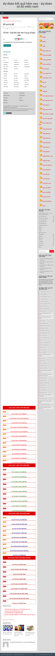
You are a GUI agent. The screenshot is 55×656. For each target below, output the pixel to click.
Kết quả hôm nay (42, 232)
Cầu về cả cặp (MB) (47, 118)
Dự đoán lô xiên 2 (43, 377)
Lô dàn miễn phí (43, 390)
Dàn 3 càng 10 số (43, 335)
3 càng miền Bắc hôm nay (45, 296)
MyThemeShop (43, 654)
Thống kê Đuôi (46, 152)
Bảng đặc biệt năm (44, 323)
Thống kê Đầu (45, 147)
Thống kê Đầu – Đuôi (47, 156)
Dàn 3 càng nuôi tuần (44, 337)
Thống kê (44, 91)
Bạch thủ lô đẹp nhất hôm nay (45, 317)
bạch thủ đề (42, 320)
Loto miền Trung (46, 183)
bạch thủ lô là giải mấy (45, 308)
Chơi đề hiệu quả (42, 223)
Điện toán (41, 238)
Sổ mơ (7, 619)
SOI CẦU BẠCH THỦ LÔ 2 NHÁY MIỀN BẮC (19, 418)
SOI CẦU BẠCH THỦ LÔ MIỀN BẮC (19, 414)
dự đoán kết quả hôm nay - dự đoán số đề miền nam (17, 27)
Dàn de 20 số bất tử (44, 344)
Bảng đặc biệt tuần (44, 328)
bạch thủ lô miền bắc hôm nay (45, 314)
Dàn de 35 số (43, 347)
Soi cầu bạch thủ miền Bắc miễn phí (45, 395)
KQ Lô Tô (41, 243)
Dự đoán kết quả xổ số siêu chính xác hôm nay (46, 375)
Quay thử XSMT (46, 197)
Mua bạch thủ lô (43, 392)
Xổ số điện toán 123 (47, 100)
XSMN (44, 42)
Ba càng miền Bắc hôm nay (46, 303)
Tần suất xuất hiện (47, 165)
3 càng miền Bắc (43, 294)
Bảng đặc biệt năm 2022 (45, 325)
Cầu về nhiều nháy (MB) (45, 123)
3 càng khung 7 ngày (44, 291)
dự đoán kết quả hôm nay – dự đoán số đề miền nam (27, 5)
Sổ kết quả (41, 234)
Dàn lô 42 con (43, 360)
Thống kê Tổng (46, 161)
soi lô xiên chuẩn (43, 398)
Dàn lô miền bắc (43, 363)
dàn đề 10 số (42, 365)
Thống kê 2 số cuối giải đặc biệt (46, 401)
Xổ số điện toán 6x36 (47, 96)
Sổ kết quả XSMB (46, 55)
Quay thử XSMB (46, 188)
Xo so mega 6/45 (46, 73)
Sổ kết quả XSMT (46, 64)
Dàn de (41, 340)
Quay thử (41, 245)
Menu (2, 12)
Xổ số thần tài (45, 105)
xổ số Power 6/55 (47, 78)
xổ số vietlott (45, 69)
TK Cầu (40, 239)
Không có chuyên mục (45, 382)
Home (4, 21)
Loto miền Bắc (46, 174)
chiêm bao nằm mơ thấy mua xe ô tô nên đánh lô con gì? (17, 609)
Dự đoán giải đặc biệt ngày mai (46, 371)
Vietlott (40, 236)
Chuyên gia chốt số (11, 21)
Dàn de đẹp (42, 358)
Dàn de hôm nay (43, 349)
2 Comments (11, 28)
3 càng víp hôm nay (44, 301)
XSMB (44, 37)
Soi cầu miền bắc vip (43, 218)
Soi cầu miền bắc (42, 216)
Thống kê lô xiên (46, 138)
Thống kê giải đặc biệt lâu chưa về (45, 408)
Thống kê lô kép (46, 142)
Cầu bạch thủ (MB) (47, 109)
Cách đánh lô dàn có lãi (45, 332)
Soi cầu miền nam (43, 221)
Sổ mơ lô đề (11, 619)
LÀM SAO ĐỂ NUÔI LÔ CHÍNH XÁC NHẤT (14, 612)
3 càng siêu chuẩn (44, 298)
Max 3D (44, 82)
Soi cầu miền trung (43, 219)
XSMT (44, 46)
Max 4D (44, 87)
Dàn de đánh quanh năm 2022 (45, 355)
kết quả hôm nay (46, 51)
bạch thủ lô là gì (43, 310)
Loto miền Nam (46, 179)
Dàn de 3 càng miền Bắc (45, 342)
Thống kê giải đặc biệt (45, 404)
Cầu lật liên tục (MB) (47, 114)
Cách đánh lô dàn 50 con (45, 330)
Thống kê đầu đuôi (47, 129)
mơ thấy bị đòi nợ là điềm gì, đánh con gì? (14, 611)
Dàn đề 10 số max (44, 368)
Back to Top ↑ (50, 654)
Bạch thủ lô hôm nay (44, 306)
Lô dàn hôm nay (43, 385)
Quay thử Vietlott (46, 201)
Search (40, 21)
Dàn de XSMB (43, 352)
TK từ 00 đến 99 (46, 170)
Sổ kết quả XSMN (46, 60)
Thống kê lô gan (46, 133)
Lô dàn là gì (42, 387)
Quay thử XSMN (46, 192)
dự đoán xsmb (43, 380)
